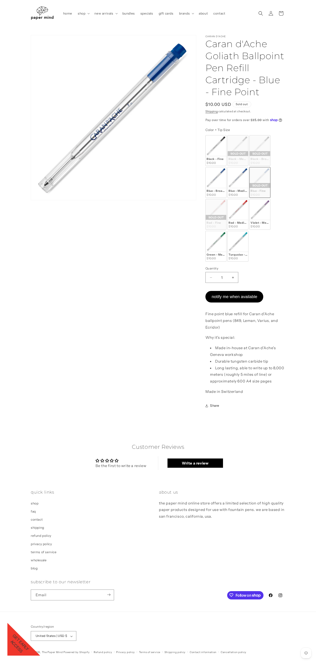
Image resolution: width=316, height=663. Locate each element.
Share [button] (214, 405)
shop (34, 503)
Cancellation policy (233, 652)
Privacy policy (125, 652)
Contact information (203, 652)
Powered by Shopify (76, 652)
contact (37, 519)
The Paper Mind (52, 652)
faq (33, 511)
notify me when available (234, 296)
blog (34, 568)
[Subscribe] (109, 594)
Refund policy (103, 652)
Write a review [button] (195, 463)
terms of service (44, 552)
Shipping (211, 111)
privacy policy (41, 544)
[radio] (215, 150)
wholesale (38, 560)
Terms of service (149, 652)
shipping (37, 528)
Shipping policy (175, 652)
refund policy (41, 536)
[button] (83, 13)
